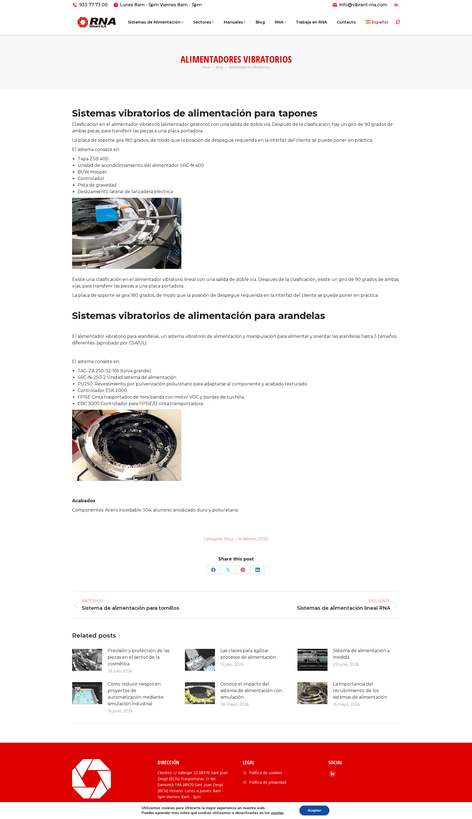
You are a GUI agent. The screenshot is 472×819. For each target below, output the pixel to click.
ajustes (277, 813)
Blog (228, 538)
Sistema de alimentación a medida (361, 654)
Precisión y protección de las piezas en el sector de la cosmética (138, 657)
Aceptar (314, 810)
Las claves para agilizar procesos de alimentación (248, 654)
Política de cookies (265, 772)
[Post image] (87, 660)
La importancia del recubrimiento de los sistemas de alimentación (360, 690)
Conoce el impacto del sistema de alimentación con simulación (251, 690)
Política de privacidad (267, 782)
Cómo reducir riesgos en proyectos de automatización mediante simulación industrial (136, 693)
